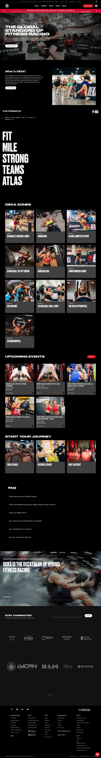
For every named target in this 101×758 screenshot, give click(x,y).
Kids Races (13, 722)
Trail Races (13, 718)
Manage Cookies (80, 743)
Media (78, 725)
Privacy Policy (73, 756)
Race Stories (61, 718)
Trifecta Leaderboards (16, 730)
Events (46, 732)
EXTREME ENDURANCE (48, 1)
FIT (7, 136)
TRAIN (29, 715)
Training (60, 720)
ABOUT (78, 715)
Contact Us (79, 738)
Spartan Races (15, 715)
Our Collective (80, 720)
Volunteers (13, 725)
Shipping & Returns (81, 745)
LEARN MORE (7, 597)
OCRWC (56, 1)
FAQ (77, 740)
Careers (78, 727)
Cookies (94, 756)
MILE (9, 147)
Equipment (47, 725)
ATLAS (12, 181)
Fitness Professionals (33, 720)
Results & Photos (15, 727)
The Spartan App (32, 727)
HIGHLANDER (72, 1)
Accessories (48, 730)
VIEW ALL (91, 356)
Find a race (88, 6)
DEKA (39, 1)
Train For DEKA (32, 722)
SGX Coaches (48, 737)
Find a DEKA (61, 735)
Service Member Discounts (83, 748)
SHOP (46, 715)
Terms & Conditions (84, 756)
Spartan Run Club (32, 725)
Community (61, 727)
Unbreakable (62, 715)
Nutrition (47, 727)
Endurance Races (15, 720)
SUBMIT (88, 615)
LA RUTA (62, 1)
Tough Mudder (24, 1)
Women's (47, 720)
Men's (46, 718)
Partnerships (79, 730)
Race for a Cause (15, 732)
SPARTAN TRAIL (33, 1)
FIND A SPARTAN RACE (64, 731)
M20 (66, 1)
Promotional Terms (81, 750)
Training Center (32, 718)
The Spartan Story (81, 718)
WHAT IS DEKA (10, 87)
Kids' (46, 722)
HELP (77, 736)
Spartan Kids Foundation (82, 722)
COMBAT (79, 1)
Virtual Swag (79, 732)
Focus (59, 722)
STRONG (15, 158)
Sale (46, 734)
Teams (13, 169)
